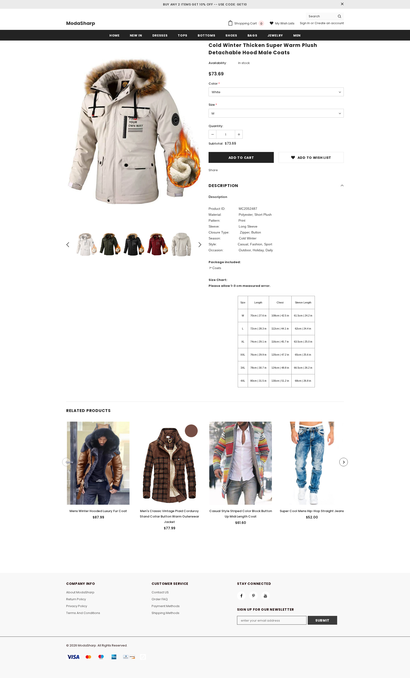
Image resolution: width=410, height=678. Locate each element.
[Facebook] (241, 595)
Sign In (305, 23)
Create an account (329, 23)
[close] (342, 4)
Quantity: (216, 126)
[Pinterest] (253, 595)
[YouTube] (265, 595)
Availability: (218, 63)
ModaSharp (80, 23)
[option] (133, 133)
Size (213, 104)
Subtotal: (216, 143)
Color (214, 83)
